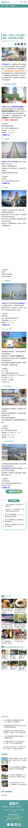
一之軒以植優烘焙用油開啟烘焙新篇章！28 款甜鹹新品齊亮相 (15, 737)
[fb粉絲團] (8, 824)
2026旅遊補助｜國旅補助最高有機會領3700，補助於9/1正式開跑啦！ (14, 721)
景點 (7, 5)
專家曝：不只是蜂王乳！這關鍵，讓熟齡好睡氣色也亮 (4, 657)
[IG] (12, 824)
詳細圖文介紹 (6, 382)
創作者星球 (12, 806)
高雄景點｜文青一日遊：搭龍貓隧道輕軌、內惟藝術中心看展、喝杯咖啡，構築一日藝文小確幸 (4, 668)
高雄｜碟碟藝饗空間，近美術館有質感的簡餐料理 (14, 520)
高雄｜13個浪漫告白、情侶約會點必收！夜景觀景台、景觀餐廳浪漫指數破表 (13, 668)
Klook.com (4, 795)
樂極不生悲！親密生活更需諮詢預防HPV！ (13, 657)
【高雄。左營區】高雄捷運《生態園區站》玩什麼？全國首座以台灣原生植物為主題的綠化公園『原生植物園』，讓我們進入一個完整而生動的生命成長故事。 (22, 657)
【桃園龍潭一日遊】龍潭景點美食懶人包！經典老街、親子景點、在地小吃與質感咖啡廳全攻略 (14, 732)
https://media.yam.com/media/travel (14, 816)
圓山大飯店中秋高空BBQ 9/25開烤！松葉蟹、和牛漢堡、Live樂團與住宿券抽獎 (14, 747)
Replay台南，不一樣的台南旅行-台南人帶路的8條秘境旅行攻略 (14, 510)
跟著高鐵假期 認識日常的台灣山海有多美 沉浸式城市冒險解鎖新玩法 (15, 726)
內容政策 (19, 806)
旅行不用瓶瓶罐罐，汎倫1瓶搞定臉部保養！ (12, 515)
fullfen (16, 41)
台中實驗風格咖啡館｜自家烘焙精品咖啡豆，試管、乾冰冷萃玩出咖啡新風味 (14, 742)
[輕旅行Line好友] (19, 824)
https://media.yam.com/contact (14, 820)
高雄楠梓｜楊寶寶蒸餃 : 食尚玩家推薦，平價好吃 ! (14, 525)
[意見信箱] (15, 824)
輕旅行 (6, 2)
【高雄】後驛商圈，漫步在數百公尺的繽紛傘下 (14, 505)
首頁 (2, 5)
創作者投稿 (4, 806)
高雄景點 (12, 5)
